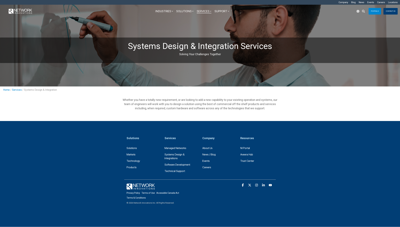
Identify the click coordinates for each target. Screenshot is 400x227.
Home (6, 89)
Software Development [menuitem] (177, 164)
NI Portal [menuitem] (245, 148)
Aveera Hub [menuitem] (246, 154)
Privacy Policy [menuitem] (133, 193)
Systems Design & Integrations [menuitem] (175, 156)
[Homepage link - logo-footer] (141, 187)
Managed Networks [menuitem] (175, 148)
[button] (243, 185)
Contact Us (390, 11)
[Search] (363, 11)
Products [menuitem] (132, 167)
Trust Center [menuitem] (247, 160)
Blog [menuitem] (353, 2)
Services (17, 89)
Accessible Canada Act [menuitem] (167, 193)
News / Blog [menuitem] (209, 154)
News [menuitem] (361, 2)
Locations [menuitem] (393, 2)
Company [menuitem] (343, 2)
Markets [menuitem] (131, 154)
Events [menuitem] (370, 2)
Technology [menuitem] (133, 160)
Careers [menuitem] (381, 2)
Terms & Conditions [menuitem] (136, 198)
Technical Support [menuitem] (175, 171)
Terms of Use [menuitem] (148, 193)
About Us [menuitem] (207, 148)
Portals (375, 11)
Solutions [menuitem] (132, 148)
